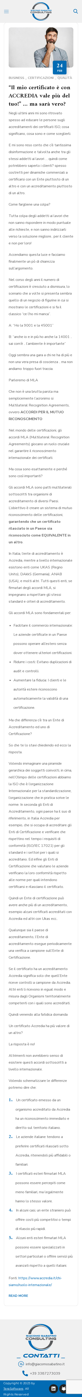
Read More (18, 1296)
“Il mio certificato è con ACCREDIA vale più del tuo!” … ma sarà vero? (39, 96)
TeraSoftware (13, 1388)
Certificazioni (41, 78)
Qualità (64, 78)
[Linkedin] (53, 1388)
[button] (75, 11)
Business (16, 78)
